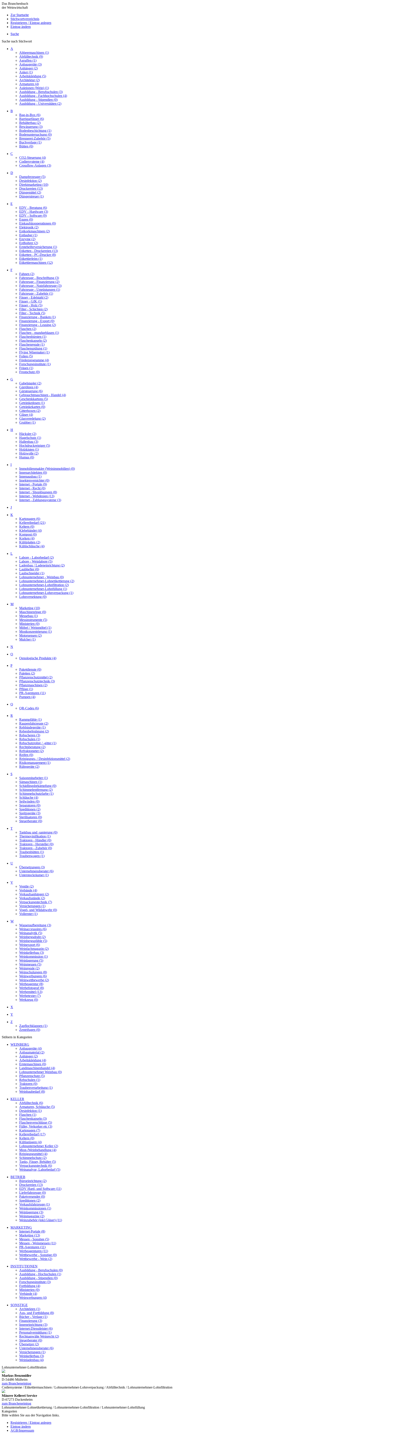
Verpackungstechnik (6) (35, 1165)
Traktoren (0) (28, 1084)
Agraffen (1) (27, 60)
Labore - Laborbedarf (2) (36, 557)
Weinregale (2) (29, 968)
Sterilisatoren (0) (30, 817)
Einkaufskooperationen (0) (37, 223)
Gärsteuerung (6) (31, 391)
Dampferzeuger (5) (32, 177)
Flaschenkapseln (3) (33, 1118)
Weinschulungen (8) (33, 972)
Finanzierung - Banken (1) (37, 317)
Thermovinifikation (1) (35, 836)
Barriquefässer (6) (31, 119)
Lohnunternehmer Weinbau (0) (40, 1072)
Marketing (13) (29, 1235)
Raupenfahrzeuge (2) (33, 723)
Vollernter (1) (28, 914)
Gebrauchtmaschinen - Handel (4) (42, 395)
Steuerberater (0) (30, 821)
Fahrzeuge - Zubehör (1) (36, 293)
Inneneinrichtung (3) (33, 1324)
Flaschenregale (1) (32, 344)
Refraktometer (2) (31, 751)
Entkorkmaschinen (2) (34, 231)
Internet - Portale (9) (33, 484)
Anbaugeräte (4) (30, 1048)
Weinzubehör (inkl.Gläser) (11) (40, 1220)
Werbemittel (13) (30, 992)
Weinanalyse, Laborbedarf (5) (39, 1169)
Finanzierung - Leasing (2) (37, 325)
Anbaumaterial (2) (31, 1052)
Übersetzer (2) (29, 1344)
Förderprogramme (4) (34, 360)
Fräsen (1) (26, 368)
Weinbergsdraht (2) (32, 937)
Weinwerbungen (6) (33, 976)
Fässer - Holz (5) (30, 305)
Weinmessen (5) (30, 964)
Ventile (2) (26, 886)
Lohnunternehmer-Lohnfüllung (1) (43, 589)
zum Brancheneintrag (16, 1383)
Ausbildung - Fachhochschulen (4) (43, 96)
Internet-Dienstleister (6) (36, 1328)
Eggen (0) (26, 219)
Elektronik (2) (28, 227)
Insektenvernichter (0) (34, 480)
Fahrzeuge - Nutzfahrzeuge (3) (40, 286)
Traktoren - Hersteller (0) (36, 844)
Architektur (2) (29, 80)
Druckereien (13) (31, 188)
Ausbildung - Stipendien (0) (38, 99)
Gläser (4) (26, 414)
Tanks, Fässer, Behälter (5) (37, 1162)
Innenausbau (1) (30, 476)
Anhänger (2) (28, 68)
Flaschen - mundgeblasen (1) (39, 333)
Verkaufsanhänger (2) (34, 894)
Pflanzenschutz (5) (32, 1076)
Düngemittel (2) (30, 192)
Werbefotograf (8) (31, 988)
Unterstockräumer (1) (34, 875)
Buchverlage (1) (30, 142)
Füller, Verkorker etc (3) (35, 1126)
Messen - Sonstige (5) (34, 1239)
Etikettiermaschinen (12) (36, 262)
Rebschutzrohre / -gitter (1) (37, 743)
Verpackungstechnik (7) (35, 902)
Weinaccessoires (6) (32, 929)
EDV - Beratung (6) (33, 208)
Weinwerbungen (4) (33, 1297)
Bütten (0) (26, 146)
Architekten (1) (29, 1309)
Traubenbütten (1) (31, 852)
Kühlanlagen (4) (30, 1142)
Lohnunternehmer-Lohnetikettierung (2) (46, 581)
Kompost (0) (28, 534)
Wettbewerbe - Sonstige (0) (38, 1255)
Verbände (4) (28, 890)
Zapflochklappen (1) (33, 1026)
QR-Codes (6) (29, 708)
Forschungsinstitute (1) (35, 364)
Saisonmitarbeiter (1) (33, 778)
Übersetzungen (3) (32, 867)
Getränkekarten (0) (32, 407)
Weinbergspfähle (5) (33, 941)
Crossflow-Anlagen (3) (35, 165)
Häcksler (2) (27, 434)
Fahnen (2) (26, 274)
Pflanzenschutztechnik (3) (37, 681)
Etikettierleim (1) (30, 258)
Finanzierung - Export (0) (36, 321)
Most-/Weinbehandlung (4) (37, 1150)
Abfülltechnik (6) (31, 1103)
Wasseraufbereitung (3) (35, 925)
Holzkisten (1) (29, 449)
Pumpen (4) (27, 697)
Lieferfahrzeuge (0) (32, 1192)
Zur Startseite (19, 15)
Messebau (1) (28, 616)
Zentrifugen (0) (29, 1030)
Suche (14, 34)
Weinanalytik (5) (30, 933)
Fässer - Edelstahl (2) (33, 297)
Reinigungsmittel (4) (33, 1154)
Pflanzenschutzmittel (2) (35, 677)
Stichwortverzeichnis (24, 19)
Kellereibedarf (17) (32, 1134)
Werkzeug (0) (28, 999)
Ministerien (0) (29, 624)
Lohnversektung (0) (32, 597)
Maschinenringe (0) (32, 612)
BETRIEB (17, 1177)
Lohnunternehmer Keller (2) (38, 1146)
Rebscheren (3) (29, 735)
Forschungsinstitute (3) (35, 1282)
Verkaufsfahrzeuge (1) (34, 1204)
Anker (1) (26, 72)
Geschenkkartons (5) (33, 399)
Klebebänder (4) (30, 530)
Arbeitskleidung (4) (32, 1060)
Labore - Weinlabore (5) (35, 561)
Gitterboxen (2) (29, 411)
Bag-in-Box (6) (29, 115)
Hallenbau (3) (28, 441)
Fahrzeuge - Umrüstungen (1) (39, 289)
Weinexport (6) (29, 945)
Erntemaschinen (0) (32, 1064)
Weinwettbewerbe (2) (34, 980)
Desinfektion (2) (30, 181)
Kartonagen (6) (29, 519)
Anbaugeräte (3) (30, 64)
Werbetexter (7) (30, 996)
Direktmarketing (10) (33, 184)
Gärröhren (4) (28, 387)
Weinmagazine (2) (31, 1216)
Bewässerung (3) (31, 127)
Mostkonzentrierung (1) (35, 631)
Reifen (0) (26, 755)
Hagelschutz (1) (30, 438)
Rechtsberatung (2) (32, 747)
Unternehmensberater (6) (36, 871)
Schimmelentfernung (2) (36, 790)
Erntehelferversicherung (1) (38, 247)
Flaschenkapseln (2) (33, 340)
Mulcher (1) (27, 639)
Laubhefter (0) (29, 569)
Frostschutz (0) (29, 372)
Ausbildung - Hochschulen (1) (40, 1274)
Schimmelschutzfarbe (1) (36, 793)
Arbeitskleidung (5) (32, 76)
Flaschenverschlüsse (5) (35, 1122)
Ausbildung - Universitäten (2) (40, 103)
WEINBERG (19, 1044)
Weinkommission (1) (33, 956)
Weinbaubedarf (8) (32, 1091)
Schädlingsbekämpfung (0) (37, 786)
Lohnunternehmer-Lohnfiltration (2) (44, 585)
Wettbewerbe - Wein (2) (35, 1259)
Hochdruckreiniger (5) (34, 445)
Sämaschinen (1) (30, 782)
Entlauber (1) (28, 235)
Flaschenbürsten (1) (32, 336)
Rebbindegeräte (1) (32, 727)
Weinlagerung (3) (31, 1212)
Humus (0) (26, 457)
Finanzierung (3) (30, 1321)
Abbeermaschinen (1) (34, 52)
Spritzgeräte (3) (29, 813)
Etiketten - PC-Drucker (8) (37, 255)
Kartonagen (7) (29, 1130)
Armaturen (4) (29, 84)
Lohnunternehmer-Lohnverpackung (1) (46, 593)
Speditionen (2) (29, 809)
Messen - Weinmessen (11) (37, 1243)
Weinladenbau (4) (31, 1360)
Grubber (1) (27, 422)
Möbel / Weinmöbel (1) (35, 627)
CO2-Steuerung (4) (32, 157)
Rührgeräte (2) (29, 766)
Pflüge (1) (26, 689)
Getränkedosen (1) (32, 403)
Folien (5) (26, 356)
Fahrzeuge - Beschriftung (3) (39, 278)
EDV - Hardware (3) (33, 211)
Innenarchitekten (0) (33, 472)
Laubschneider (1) (31, 573)
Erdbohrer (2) (28, 243)
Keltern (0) (26, 526)
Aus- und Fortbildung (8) (36, 1313)
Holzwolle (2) (28, 453)
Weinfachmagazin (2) (34, 949)
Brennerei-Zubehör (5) (34, 138)
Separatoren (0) (29, 805)
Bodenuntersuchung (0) (35, 134)
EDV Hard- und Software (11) (40, 1189)
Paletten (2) (27, 673)
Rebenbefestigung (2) (34, 731)
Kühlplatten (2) (29, 542)
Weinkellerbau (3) (31, 952)
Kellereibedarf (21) (32, 522)
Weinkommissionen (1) (35, 1208)
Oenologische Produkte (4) (37, 658)
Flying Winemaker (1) (34, 352)
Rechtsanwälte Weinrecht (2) (39, 1336)
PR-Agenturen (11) (32, 693)
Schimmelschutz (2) (32, 1158)
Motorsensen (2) (30, 635)
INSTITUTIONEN (24, 1266)
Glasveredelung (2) (32, 418)
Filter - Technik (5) (32, 313)
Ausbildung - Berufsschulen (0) (41, 1270)
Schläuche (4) (28, 797)
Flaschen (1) (27, 1114)
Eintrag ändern (20, 27)
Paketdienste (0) (30, 669)
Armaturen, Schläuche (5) (37, 1107)
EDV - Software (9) (33, 215)
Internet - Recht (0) (32, 488)
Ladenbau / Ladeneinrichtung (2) (42, 565)
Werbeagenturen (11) (33, 1251)
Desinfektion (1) (30, 1111)
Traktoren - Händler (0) (35, 840)
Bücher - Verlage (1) (33, 1317)
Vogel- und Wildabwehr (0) (38, 910)
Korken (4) (26, 538)
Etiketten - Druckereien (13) (38, 251)
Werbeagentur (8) (31, 984)
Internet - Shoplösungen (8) (38, 492)
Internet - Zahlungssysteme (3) (40, 500)
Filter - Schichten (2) (33, 309)
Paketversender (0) (32, 1196)
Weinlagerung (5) (31, 960)
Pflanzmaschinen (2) (33, 685)
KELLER (17, 1099)
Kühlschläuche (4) (32, 546)
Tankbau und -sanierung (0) (38, 832)
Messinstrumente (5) (33, 620)
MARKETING (21, 1227)
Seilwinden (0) (29, 801)
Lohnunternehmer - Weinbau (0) (41, 577)
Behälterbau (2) (30, 123)
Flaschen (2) (27, 329)
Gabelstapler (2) (30, 383)
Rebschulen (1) (29, 739)
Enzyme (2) (27, 239)
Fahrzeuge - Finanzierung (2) (39, 282)
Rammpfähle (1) (30, 719)
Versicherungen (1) (32, 906)
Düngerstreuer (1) (31, 196)
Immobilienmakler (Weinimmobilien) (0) (47, 468)
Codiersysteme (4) (31, 161)
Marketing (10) (29, 608)
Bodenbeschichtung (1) (35, 130)
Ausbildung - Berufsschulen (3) (41, 92)
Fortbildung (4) (29, 1286)
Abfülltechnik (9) (31, 56)
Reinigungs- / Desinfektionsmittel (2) (44, 759)
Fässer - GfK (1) (30, 301)
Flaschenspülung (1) (33, 348)
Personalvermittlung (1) (35, 1332)
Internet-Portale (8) (32, 1231)
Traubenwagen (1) (32, 856)
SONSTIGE (19, 1305)
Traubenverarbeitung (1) (36, 1087)
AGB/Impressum (22, 1430)
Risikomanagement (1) (34, 763)
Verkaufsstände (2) (32, 898)
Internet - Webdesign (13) (36, 496)
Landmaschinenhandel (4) (37, 1068)
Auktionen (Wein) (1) (34, 88)
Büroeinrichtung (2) (32, 1181)
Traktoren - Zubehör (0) (35, 848)
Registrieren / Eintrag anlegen (30, 23)
